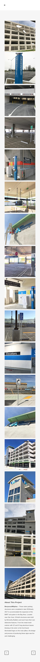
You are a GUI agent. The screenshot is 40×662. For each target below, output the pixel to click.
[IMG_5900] (20, 100)
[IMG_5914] (20, 132)
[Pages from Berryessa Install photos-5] (20, 583)
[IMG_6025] (20, 358)
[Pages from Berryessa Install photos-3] (20, 519)
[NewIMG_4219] (20, 486)
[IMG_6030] (20, 390)
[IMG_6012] (20, 325)
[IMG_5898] (20, 68)
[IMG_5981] (20, 197)
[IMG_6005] (20, 293)
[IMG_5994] (20, 229)
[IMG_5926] (20, 164)
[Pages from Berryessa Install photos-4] (20, 551)
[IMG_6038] (20, 454)
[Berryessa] (20, 36)
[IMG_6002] (20, 261)
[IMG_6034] (20, 422)
